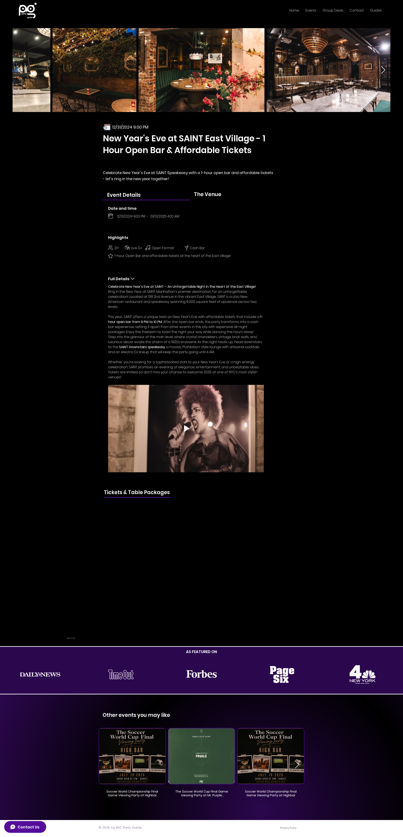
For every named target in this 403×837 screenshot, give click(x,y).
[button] (310, 10)
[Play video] (186, 428)
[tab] (146, 194)
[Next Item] (383, 70)
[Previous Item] (19, 70)
